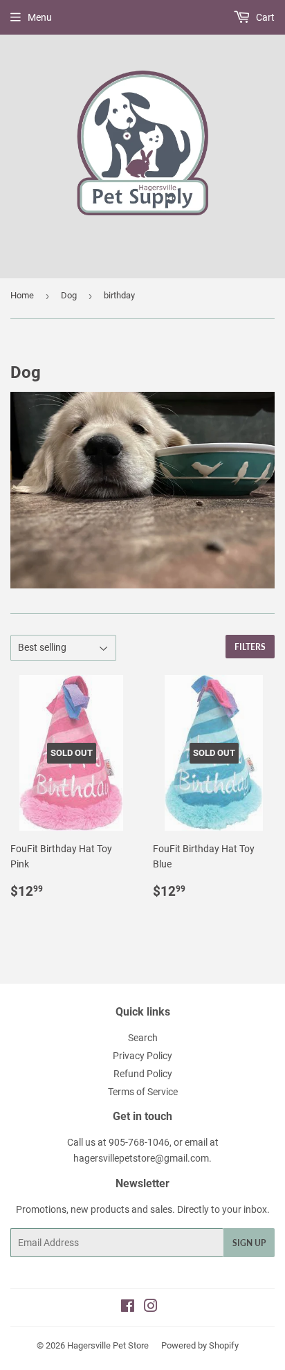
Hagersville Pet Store (108, 1345)
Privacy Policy (142, 1055)
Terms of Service (143, 1091)
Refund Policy (142, 1073)
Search (143, 1037)
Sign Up (249, 1243)
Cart (264, 17)
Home (22, 295)
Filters (250, 647)
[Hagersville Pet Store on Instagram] (151, 1307)
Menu (40, 17)
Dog (69, 295)
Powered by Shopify (200, 1345)
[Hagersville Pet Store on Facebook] (127, 1307)
